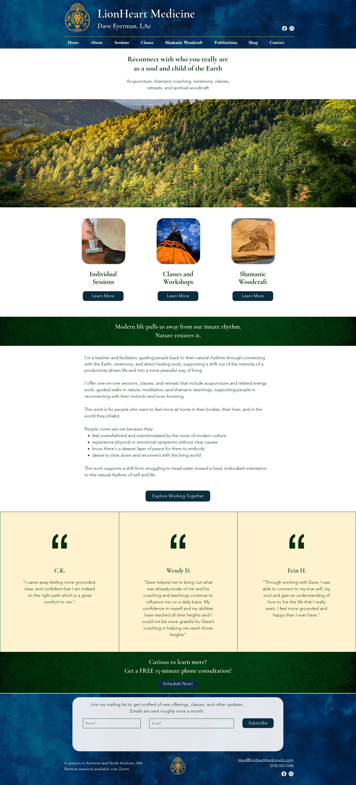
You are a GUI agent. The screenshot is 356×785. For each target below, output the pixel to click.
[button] (99, 42)
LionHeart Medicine (146, 13)
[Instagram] (291, 28)
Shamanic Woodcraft (253, 278)
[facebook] (284, 28)
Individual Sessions (103, 278)
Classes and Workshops (178, 278)
